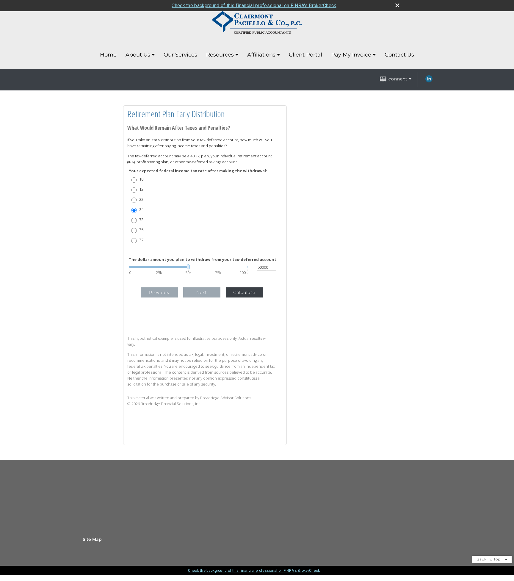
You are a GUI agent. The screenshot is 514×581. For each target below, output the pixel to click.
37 (141, 240)
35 (141, 230)
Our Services (180, 54)
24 (141, 210)
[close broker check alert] (397, 5)
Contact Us (399, 54)
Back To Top (489, 559)
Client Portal (305, 54)
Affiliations (261, 54)
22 (141, 199)
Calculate (244, 292)
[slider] (188, 267)
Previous (159, 292)
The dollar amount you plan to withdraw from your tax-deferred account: (203, 259)
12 (141, 189)
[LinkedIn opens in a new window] (428, 81)
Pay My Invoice (351, 54)
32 (141, 220)
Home (108, 54)
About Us (138, 54)
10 (141, 179)
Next (201, 292)
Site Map (92, 539)
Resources (220, 54)
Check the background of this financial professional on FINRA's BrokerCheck (254, 5)
